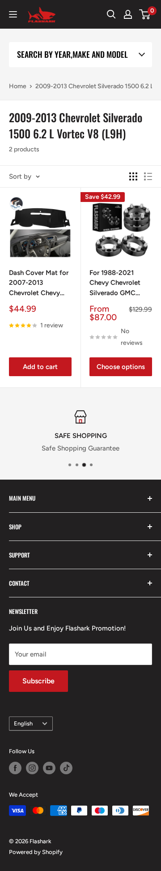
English (23, 723)
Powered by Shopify (36, 852)
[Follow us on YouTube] (49, 768)
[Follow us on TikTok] (66, 768)
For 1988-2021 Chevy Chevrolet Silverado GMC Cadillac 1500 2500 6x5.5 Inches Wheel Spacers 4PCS (120, 283)
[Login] (128, 14)
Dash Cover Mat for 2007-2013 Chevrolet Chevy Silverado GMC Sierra (38, 283)
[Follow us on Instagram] (32, 768)
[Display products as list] (148, 176)
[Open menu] (13, 14)
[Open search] (111, 14)
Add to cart (40, 367)
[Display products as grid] (133, 176)
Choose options (121, 367)
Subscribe (38, 681)
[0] (145, 14)
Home (17, 86)
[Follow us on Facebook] (15, 768)
